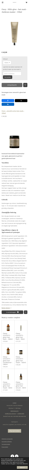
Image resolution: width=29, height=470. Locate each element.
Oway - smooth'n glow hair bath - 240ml (7, 336)
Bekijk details (6, 308)
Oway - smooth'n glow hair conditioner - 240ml (8, 360)
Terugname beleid (6, 444)
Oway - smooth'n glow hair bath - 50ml (20, 336)
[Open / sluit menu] (2, 2)
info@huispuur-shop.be (10, 413)
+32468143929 (20, 413)
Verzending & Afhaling (7, 441)
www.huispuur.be (14, 411)
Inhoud (5, 59)
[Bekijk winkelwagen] (26, 2)
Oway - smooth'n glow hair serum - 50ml (21, 385)
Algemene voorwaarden (7, 439)
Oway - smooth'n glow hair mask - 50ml (7, 385)
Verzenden (7, 77)
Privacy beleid (5, 447)
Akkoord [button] (22, 467)
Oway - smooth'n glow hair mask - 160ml (21, 359)
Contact (14, 403)
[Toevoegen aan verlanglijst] (25, 85)
